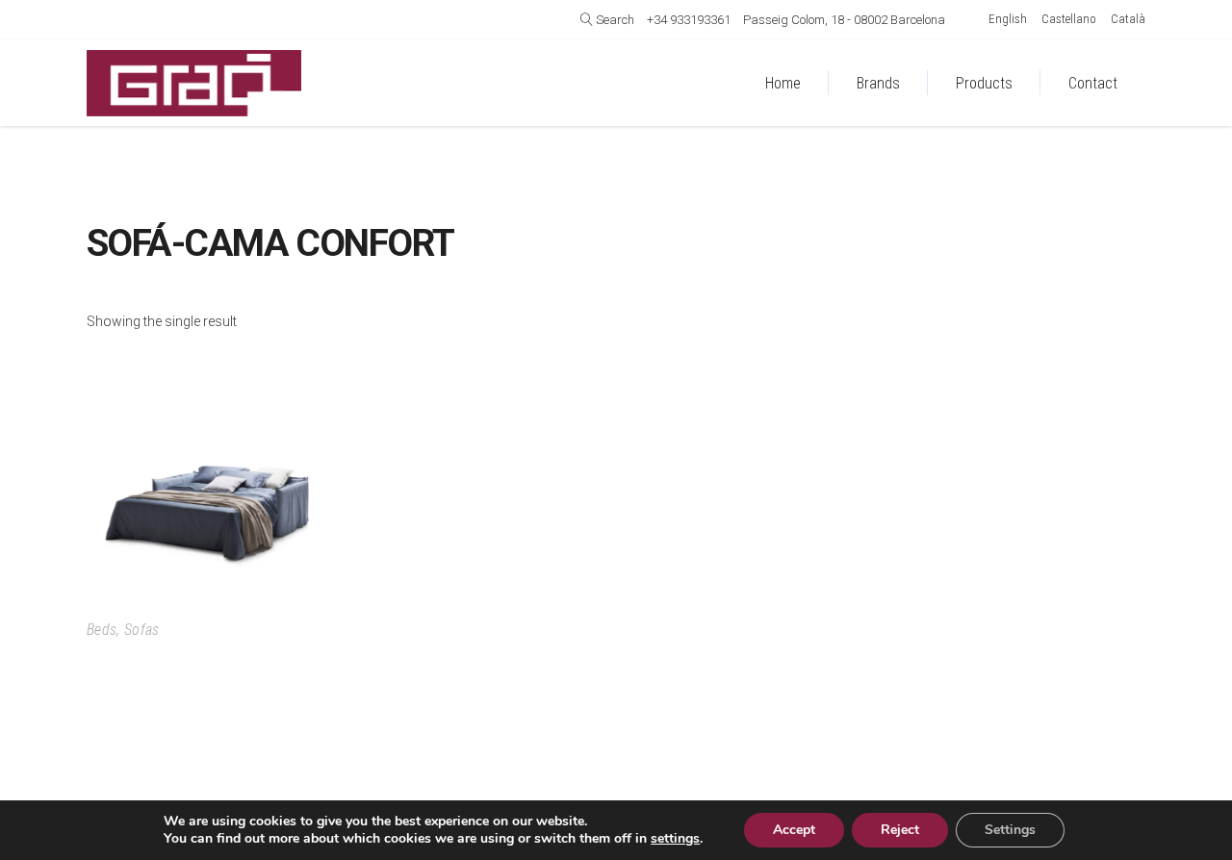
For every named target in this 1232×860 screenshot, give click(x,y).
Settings (1010, 830)
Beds (101, 629)
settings (675, 838)
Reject (900, 830)
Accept (794, 830)
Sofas (142, 629)
